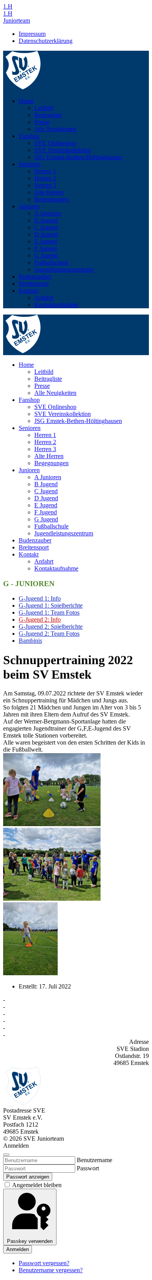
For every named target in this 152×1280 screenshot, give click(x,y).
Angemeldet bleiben (36, 1185)
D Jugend (46, 234)
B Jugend (46, 220)
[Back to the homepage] (23, 87)
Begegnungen (51, 199)
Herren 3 (45, 185)
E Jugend (45, 241)
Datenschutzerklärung (45, 40)
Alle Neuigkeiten (55, 129)
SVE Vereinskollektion (62, 150)
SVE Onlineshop (55, 143)
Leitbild (43, 108)
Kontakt (29, 290)
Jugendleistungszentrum (63, 269)
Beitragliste (48, 115)
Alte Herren (49, 192)
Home (26, 101)
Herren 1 (45, 171)
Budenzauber (35, 276)
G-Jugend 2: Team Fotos (49, 633)
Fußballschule (51, 262)
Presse (42, 122)
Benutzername (94, 1160)
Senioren (30, 164)
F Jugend (45, 248)
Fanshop (29, 136)
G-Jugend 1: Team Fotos (49, 612)
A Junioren (47, 213)
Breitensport (34, 283)
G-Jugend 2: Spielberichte (51, 626)
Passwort (88, 1168)
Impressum (32, 33)
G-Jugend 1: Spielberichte (51, 605)
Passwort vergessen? (44, 1263)
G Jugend (46, 255)
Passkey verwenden (30, 1241)
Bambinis (30, 640)
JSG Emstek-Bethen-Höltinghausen (78, 157)
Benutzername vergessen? (51, 1270)
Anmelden (17, 1249)
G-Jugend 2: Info (40, 619)
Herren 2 (45, 178)
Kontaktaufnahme (56, 304)
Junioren (29, 206)
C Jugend (46, 227)
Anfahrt (43, 297)
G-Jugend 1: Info (40, 598)
